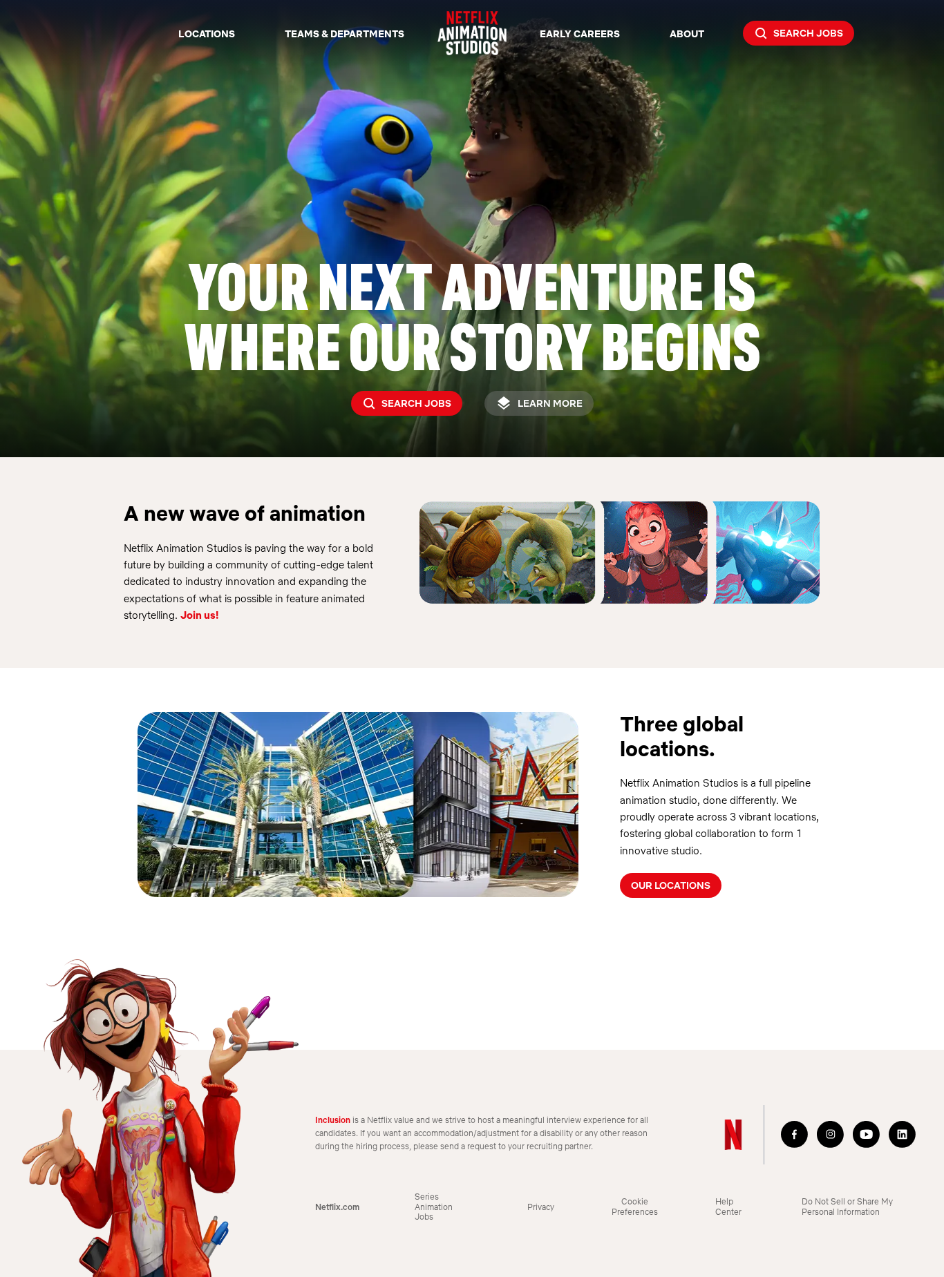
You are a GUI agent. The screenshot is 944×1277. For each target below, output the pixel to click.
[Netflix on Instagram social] (830, 1135)
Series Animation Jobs (434, 1207)
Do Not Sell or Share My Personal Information (847, 1206)
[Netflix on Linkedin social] (902, 1135)
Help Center (728, 1206)
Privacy (540, 1207)
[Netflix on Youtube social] (866, 1135)
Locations (206, 33)
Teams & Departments (344, 33)
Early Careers (580, 33)
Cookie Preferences (635, 1206)
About (687, 33)
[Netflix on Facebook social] (795, 1135)
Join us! (199, 615)
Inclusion (332, 1120)
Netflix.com (337, 1207)
